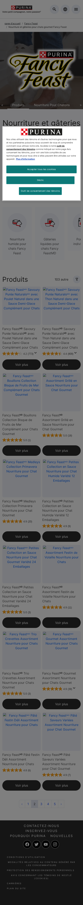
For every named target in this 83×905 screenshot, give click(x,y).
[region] (41, 163)
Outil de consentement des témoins (40, 191)
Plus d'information (25, 159)
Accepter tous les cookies (41, 169)
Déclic (40, 180)
